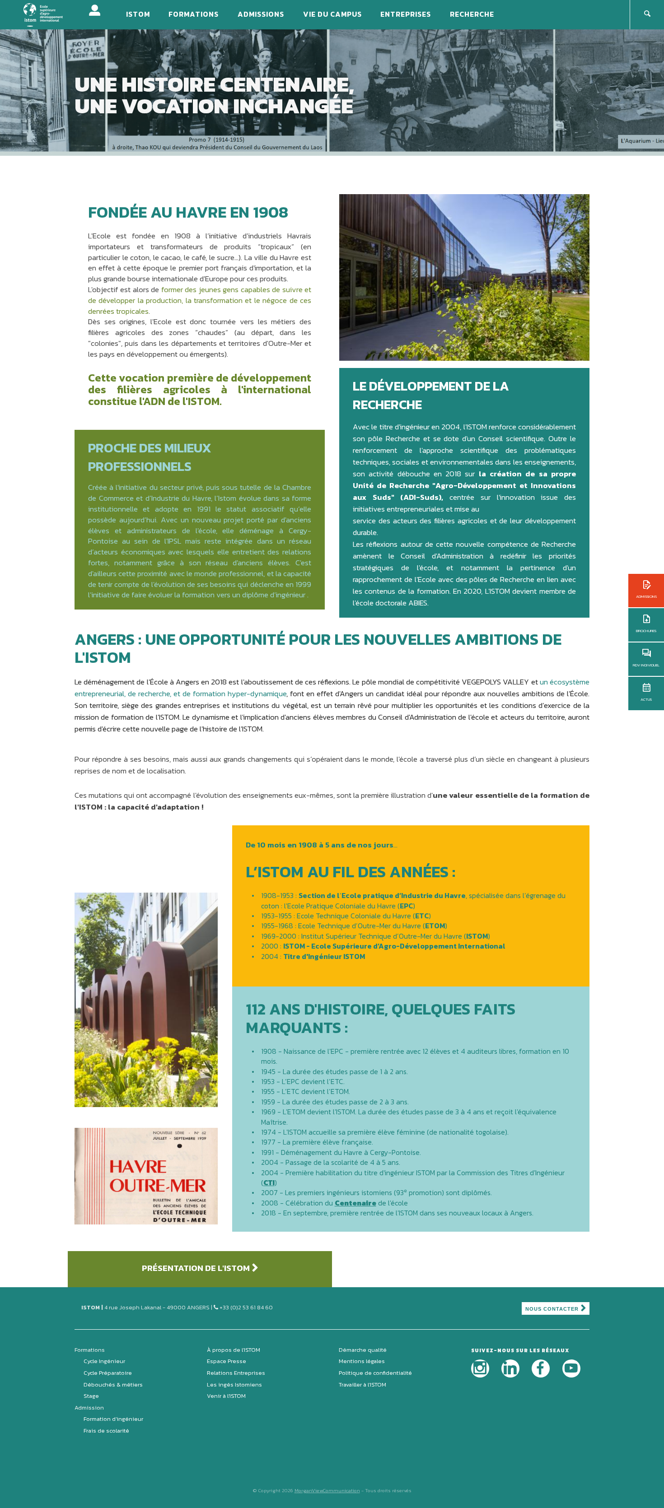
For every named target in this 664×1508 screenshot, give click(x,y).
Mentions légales (362, 1361)
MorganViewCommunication (327, 1490)
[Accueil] (49, 14)
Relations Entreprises (236, 1372)
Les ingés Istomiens (234, 1384)
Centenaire (355, 1202)
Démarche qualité (363, 1349)
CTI (269, 1182)
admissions (646, 596)
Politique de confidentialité (375, 1372)
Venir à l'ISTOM (226, 1396)
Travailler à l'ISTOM (362, 1384)
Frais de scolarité (106, 1430)
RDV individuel (646, 665)
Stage (91, 1396)
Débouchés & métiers (113, 1384)
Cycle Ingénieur (104, 1361)
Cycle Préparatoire (108, 1372)
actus (646, 699)
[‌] (480, 1368)
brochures (646, 631)
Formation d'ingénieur (113, 1419)
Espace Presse (226, 1361)
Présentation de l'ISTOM (196, 1268)
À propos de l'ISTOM (233, 1349)
